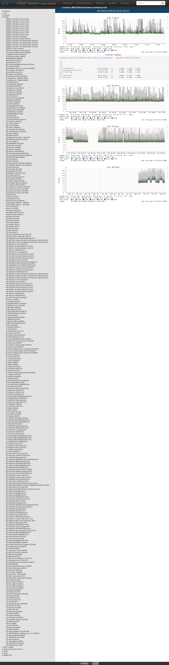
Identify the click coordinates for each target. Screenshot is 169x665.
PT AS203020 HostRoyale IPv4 (17, 426)
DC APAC (100, 3)
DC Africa (112, 3)
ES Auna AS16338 (12, 167)
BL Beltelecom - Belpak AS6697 (17, 78)
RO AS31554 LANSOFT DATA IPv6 (18, 455)
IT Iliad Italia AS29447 (13, 307)
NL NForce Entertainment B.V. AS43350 (20, 341)
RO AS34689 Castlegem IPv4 (16, 503)
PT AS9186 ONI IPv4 (13, 451)
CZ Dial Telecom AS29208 (15, 110)
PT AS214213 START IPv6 (15, 392)
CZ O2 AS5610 (11, 116)
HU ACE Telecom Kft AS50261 (16, 297)
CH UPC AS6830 (12, 96)
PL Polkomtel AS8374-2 (14, 368)
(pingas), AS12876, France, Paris (17, 19)
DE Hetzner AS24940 (13, 147)
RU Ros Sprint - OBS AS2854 (16, 574)
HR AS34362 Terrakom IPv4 (16, 282)
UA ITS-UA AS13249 (13, 606)
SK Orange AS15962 (13, 580)
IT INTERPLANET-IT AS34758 (16, 303)
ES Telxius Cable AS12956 (15, 181)
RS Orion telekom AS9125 (15, 538)
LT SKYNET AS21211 (13, 327)
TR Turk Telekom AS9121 (15, 582)
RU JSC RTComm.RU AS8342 (16, 552)
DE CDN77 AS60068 (13, 127)
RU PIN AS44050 (12, 564)
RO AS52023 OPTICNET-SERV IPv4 (18, 528)
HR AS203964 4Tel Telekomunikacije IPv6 (20, 238)
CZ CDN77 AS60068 (13, 102)
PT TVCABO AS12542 (13, 414)
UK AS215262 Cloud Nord (15, 643)
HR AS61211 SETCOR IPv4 (15, 295)
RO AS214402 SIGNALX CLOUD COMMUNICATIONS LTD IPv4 (27, 485)
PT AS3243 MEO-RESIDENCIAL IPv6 (19, 396)
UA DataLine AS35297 (14, 590)
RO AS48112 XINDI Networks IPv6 (18, 461)
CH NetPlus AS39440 (13, 86)
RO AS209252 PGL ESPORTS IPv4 (18, 479)
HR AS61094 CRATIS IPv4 (15, 293)
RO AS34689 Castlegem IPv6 (16, 457)
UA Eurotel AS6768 (13, 596)
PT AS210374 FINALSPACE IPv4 (17, 428)
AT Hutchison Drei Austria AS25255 (18, 52)
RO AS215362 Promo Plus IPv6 (17, 453)
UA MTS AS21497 (12, 609)
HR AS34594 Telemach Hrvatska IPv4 (19, 283)
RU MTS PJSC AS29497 (14, 554)
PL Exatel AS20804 (12, 361)
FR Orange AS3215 (12, 220)
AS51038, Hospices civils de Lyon (18, 50)
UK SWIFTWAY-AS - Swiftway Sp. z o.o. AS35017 (23, 633)
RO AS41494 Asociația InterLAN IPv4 (19, 507)
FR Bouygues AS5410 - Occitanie (17, 204)
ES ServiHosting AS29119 (15, 177)
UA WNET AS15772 (13, 621)
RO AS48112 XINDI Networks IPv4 (18, 517)
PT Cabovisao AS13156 (14, 406)
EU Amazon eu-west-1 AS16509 (17, 189)
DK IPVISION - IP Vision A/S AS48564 (19, 165)
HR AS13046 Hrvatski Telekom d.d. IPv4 (20, 254)
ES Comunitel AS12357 (14, 169)
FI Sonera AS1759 (12, 197)
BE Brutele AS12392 (13, 62)
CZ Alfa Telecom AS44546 (15, 98)
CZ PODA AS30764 (12, 118)
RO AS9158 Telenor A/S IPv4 (16, 536)
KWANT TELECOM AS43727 (16, 323)
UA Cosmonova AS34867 (15, 588)
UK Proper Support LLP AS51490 (17, 631)
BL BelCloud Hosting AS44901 (16, 76)
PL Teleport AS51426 (13, 374)
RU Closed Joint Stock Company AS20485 (21, 544)
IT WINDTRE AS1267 (13, 319)
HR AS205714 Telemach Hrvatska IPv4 (19, 268)
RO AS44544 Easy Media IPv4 (16, 515)
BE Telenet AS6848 (12, 66)
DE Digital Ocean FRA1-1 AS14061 (18, 137)
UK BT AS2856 (11, 623)
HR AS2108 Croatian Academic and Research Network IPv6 (27, 240)
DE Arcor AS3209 (12, 125)
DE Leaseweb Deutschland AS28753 (19, 155)
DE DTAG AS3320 (12, 133)
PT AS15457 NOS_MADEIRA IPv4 (18, 420)
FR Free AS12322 (12, 206)
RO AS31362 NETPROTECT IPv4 (17, 497)
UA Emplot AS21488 (13, 592)
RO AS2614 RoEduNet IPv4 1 (16, 491)
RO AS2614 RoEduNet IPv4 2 (16, 493)
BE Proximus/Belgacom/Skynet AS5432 (20, 64)
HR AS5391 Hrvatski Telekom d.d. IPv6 (19, 246)
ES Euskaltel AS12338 (14, 171)
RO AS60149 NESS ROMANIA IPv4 (18, 532)
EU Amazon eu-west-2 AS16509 (17, 191)
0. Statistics (6, 11)
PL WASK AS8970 (12, 378)
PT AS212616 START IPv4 (15, 390)
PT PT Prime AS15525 (13, 412)
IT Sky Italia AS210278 (14, 309)
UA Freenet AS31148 (13, 600)
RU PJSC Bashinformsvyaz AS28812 (19, 566)
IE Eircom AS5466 (12, 299)
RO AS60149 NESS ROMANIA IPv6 (18, 465)
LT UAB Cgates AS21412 (15, 331)
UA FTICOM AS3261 (13, 598)
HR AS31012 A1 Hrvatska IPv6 (17, 244)
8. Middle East (7, 655)
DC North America (84, 3)
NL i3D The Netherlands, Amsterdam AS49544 (22, 349)
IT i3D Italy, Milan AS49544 (15, 321)
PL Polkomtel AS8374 (13, 366)
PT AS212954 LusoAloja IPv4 (16, 430)
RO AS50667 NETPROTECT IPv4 (17, 525)
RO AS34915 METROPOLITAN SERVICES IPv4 (22, 505)
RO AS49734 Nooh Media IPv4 (16, 523)
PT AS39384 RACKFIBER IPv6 (16, 398)
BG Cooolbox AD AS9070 (15, 70)
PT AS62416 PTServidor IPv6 (16, 400)
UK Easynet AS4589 (13, 627)
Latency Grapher (42, 3)
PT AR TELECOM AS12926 (15, 382)
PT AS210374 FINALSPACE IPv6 (17, 388)
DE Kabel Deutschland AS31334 (17, 153)
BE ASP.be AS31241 (15, 58)
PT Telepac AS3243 (13, 416)
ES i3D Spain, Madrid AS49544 (16, 183)
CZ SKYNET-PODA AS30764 (16, 120)
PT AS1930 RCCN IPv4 (14, 424)
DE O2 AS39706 (11, 159)
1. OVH (4, 13)
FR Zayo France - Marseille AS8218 (18, 236)
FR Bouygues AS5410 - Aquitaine (17, 203)
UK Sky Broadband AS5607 (15, 635)
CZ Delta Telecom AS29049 (15, 108)
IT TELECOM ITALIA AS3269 (16, 313)
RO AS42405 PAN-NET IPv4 (15, 511)
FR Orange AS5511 (12, 228)
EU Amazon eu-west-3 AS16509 (17, 193)
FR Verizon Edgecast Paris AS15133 (18, 234)
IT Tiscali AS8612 (12, 315)
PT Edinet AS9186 (12, 408)
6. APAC (5, 651)
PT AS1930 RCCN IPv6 (14, 386)
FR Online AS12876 (13, 218)
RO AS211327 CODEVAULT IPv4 (17, 481)
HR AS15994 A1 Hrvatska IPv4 (17, 260)
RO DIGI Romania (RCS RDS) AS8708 (19, 469)
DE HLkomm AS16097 (14, 145)
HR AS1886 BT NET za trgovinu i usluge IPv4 (21, 262)
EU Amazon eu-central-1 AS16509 (18, 187)
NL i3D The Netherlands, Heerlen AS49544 (21, 351)
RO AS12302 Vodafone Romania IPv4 (19, 471)
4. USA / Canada (7, 647)
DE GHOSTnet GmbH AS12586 (16, 139)
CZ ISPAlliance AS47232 (14, 112)
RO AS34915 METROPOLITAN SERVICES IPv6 (22, 459)
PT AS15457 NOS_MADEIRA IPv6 (18, 384)
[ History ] (117, 55)
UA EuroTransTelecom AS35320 (17, 594)
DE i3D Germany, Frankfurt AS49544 (19, 163)
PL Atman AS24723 (13, 355)
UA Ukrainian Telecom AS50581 (17, 619)
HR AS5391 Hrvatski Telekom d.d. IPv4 (19, 287)
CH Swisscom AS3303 (14, 90)
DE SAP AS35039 (12, 161)
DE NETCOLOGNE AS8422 (15, 157)
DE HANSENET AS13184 (15, 143)
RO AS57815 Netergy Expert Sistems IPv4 (21, 530)
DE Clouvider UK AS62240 (15, 129)
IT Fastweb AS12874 (13, 301)
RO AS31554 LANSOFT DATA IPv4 (18, 499)
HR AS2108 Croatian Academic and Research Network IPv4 (27, 274)
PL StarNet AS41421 (13, 370)
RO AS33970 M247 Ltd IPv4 (15, 501)
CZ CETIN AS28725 (13, 104)
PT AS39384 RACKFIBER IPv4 (16, 442)
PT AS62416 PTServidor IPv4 (16, 445)
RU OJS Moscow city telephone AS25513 (20, 562)
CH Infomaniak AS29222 (14, 84)
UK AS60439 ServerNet (14, 645)
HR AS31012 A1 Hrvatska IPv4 (17, 280)
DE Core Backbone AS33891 (16, 131)
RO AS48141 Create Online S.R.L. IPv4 (19, 519)
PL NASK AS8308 (12, 364)
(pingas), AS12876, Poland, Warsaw (18, 39)
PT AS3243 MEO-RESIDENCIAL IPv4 (19, 436)
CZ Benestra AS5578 (13, 100)
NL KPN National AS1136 (15, 337)
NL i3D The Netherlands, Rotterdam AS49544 (22, 353)
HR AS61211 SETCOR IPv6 (15, 250)
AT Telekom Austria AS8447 (16, 56)
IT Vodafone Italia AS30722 (15, 317)
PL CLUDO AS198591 (13, 359)
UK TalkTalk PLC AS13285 (15, 637)
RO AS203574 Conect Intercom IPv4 (18, 477)
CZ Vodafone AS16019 (14, 122)
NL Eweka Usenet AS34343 (15, 335)
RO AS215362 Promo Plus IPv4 (17, 487)
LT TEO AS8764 (11, 329)
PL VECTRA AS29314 (13, 376)
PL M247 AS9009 (12, 363)
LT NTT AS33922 (12, 325)
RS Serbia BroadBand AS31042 (17, 540)
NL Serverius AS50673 (14, 343)
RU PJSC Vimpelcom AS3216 (16, 568)
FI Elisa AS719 (11, 195)
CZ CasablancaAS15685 (14, 106)
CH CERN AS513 (12, 82)
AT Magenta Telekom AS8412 (16, 54)
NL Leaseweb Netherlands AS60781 (18, 339)
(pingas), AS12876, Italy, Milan (16, 37)
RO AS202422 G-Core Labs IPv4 (17, 475)
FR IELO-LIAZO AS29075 (14, 214)
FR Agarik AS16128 (13, 199)
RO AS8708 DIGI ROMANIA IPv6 (17, 467)
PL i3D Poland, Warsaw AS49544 (17, 380)
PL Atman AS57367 (13, 357)
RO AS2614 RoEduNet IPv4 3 (16, 495)
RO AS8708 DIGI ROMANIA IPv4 (17, 534)
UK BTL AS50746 (12, 625)
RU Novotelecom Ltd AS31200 (17, 560)
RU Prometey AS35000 (14, 572)
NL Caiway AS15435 (13, 333)
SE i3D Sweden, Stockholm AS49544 (19, 578)
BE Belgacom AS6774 (14, 60)
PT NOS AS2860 (11, 410)
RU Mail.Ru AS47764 (13, 556)
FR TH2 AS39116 (12, 232)
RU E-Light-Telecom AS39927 (16, 546)
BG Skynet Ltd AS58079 (14, 74)
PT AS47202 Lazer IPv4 (14, 444)
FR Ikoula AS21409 (12, 216)
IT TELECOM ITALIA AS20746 (16, 311)
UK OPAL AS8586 (12, 629)
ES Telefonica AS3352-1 (14, 179)
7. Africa (5, 653)
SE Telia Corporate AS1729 (15, 576)
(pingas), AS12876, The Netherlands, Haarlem (22, 41)
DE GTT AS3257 (12, 141)
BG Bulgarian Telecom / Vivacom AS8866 (20, 68)
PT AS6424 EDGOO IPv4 (14, 449)
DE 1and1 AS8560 (12, 123)
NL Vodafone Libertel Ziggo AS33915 (19, 345)
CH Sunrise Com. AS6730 (15, 88)
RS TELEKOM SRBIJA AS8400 (16, 542)
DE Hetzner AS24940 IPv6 (15, 151)
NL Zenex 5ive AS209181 (15, 347)
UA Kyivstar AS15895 (13, 607)
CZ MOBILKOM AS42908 (14, 114)
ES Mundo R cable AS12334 (15, 173)
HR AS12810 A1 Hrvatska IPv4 (17, 252)
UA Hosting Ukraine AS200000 (17, 604)
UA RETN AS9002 (12, 613)
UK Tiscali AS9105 (12, 639)
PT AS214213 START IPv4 (15, 432)
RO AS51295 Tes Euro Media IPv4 (18, 526)
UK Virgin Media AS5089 (14, 641)
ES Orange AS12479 (13, 175)
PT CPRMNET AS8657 (14, 404)
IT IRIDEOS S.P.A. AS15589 (15, 305)
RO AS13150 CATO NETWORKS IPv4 (19, 473)
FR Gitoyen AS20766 (13, 210)
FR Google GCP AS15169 (15, 212)
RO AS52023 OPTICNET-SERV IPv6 (18, 463)
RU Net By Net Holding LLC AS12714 (19, 558)
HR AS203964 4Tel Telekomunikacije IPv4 (20, 264)
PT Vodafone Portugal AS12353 (17, 418)
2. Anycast (6, 15)
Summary (125, 3)
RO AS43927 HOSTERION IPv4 (17, 513)
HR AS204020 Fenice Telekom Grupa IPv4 (20, 266)
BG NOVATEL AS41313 (14, 72)
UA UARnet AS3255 (13, 615)
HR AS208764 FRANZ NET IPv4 (17, 272)
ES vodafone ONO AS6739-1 (16, 185)
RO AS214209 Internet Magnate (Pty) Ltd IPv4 (22, 483)
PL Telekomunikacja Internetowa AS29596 (21, 372)
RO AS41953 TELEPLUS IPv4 (16, 509)
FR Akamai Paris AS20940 (15, 201)
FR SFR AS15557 (12, 230)
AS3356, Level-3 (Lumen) (15, 48)
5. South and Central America (12, 649)
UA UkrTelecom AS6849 (14, 617)
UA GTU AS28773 (12, 602)
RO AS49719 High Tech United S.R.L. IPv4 (20, 521)
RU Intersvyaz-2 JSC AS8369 (16, 550)
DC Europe (67, 3)
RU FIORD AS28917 (13, 548)
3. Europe (5, 17)
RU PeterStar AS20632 (14, 570)
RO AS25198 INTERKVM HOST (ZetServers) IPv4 (23, 489)
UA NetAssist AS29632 (14, 611)
